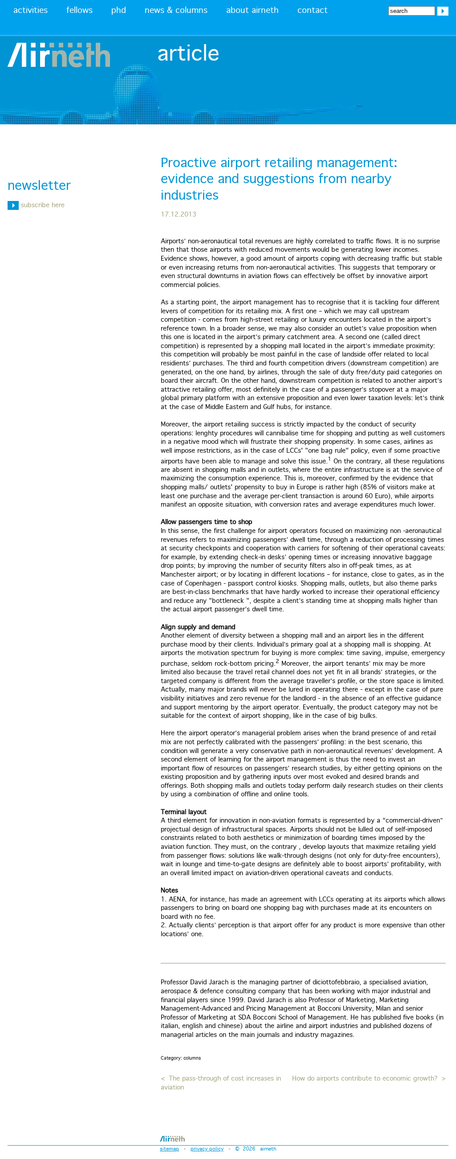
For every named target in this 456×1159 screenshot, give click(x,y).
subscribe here (42, 205)
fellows (79, 11)
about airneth (252, 11)
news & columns (176, 11)
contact (312, 11)
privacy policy (207, 1149)
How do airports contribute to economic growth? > (369, 1079)
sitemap (169, 1149)
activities (30, 11)
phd (118, 11)
